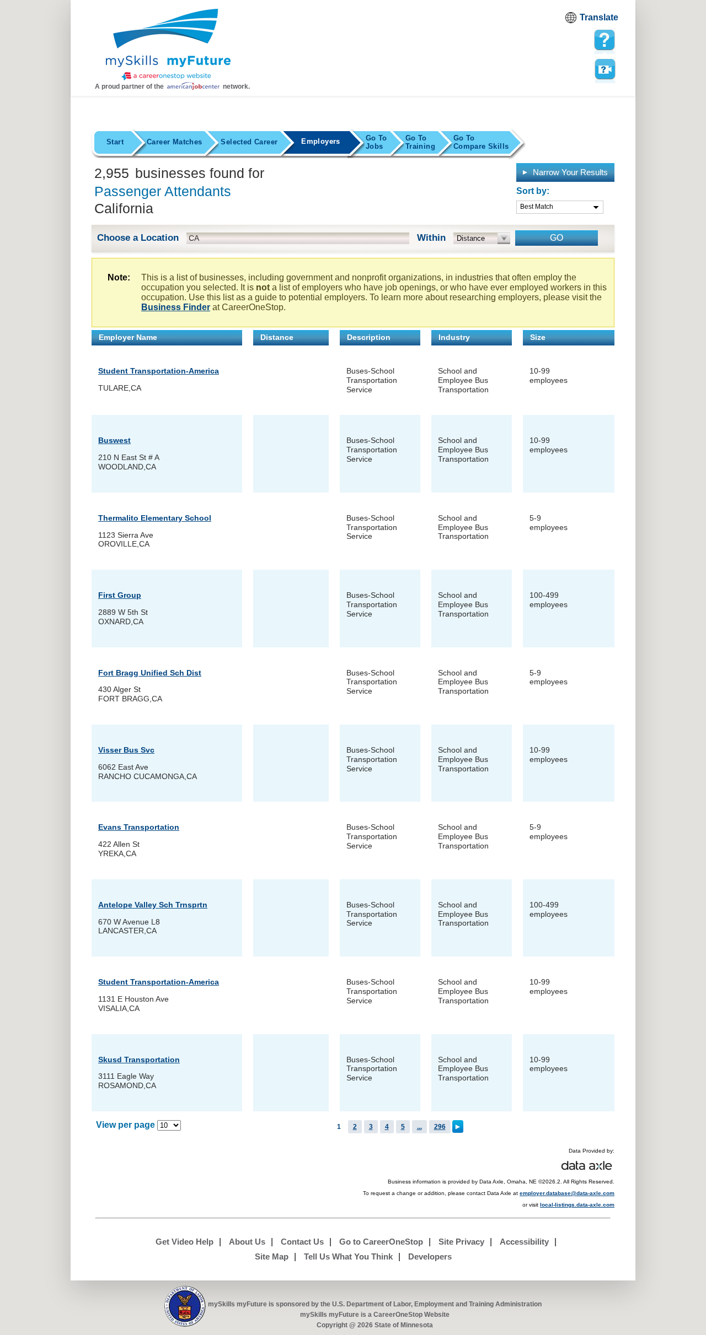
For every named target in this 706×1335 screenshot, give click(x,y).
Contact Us (302, 1241)
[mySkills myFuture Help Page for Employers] (604, 40)
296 (440, 1127)
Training (420, 142)
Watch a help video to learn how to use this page (604, 68)
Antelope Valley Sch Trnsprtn (152, 904)
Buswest (114, 440)
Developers (430, 1256)
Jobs (376, 142)
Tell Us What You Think (348, 1256)
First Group (119, 595)
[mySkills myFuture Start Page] (168, 46)
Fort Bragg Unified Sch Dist (149, 672)
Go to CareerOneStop (381, 1241)
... (419, 1127)
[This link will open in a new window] (185, 1306)
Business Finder (175, 307)
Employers (320, 141)
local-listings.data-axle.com (577, 1205)
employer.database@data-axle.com (567, 1193)
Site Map (271, 1256)
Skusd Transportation (139, 1059)
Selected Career (249, 142)
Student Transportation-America (158, 370)
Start (115, 142)
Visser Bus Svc (126, 749)
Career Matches (174, 142)
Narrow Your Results (569, 172)
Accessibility (524, 1241)
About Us (247, 1241)
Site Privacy (461, 1241)
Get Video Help (184, 1241)
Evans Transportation (138, 827)
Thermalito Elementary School (154, 518)
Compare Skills (481, 142)
